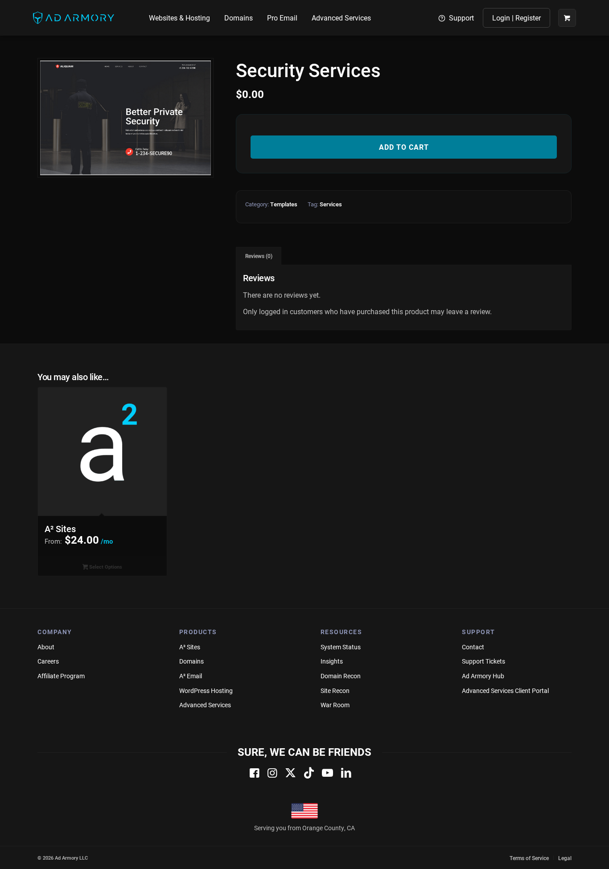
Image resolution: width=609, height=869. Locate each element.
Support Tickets (483, 661)
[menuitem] (179, 18)
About (45, 647)
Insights (332, 661)
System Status (341, 647)
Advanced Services (205, 705)
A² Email (190, 676)
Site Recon (335, 690)
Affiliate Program (61, 676)
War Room (335, 705)
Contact (473, 647)
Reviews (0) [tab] (258, 256)
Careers (48, 661)
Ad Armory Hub (483, 676)
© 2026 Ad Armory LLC (62, 857)
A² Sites (189, 647)
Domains (191, 661)
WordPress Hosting (206, 690)
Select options (105, 566)
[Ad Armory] (73, 18)
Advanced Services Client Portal (505, 690)
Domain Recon (341, 676)
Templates (283, 204)
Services (331, 204)
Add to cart (404, 147)
